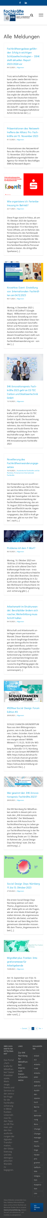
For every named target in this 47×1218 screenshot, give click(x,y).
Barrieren (37, 1109)
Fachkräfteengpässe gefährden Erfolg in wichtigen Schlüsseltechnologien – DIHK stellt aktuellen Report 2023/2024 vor (23, 56)
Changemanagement (37, 1137)
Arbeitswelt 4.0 (37, 1084)
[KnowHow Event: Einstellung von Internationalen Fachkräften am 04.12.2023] (23, 271)
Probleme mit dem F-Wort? (21, 548)
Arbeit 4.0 (36, 1058)
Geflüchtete (37, 1169)
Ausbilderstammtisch (37, 1096)
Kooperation (38, 1186)
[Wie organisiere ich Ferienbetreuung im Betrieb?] (23, 184)
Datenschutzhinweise (23, 1077)
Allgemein (20, 67)
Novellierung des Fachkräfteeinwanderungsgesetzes (23, 463)
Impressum (21, 1069)
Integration (37, 1178)
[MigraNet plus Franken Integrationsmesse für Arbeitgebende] (23, 946)
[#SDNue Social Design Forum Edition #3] (23, 691)
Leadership (37, 1195)
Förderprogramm (37, 1159)
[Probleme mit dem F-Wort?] (23, 536)
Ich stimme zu (37, 1207)
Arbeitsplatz (37, 1075)
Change (37, 1129)
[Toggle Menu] (41, 15)
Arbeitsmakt (37, 1066)
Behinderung (38, 1117)
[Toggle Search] (31, 15)
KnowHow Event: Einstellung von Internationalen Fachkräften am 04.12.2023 (23, 291)
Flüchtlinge (37, 1148)
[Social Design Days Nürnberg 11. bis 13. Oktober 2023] (23, 866)
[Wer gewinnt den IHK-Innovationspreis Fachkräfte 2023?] (23, 782)
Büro (36, 1124)
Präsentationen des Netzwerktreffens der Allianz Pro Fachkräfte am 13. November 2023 (23, 132)
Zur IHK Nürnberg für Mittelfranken (23, 1058)
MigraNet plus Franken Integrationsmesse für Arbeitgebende (22, 961)
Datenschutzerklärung (12, 1210)
